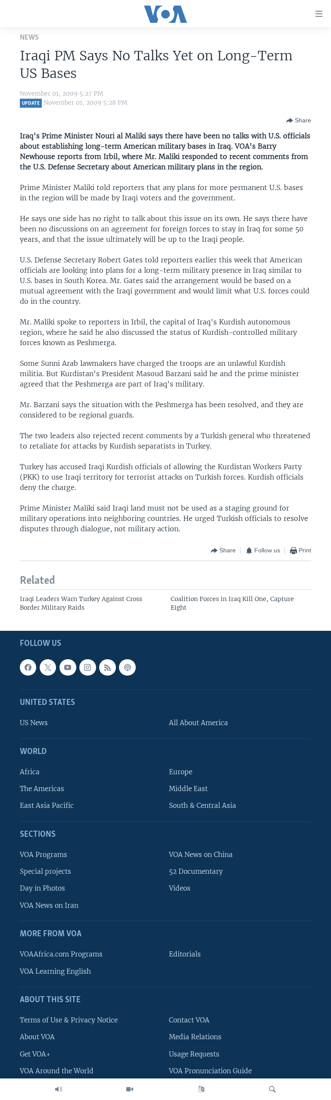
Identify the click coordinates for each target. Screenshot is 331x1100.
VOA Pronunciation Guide (210, 1071)
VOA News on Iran (49, 905)
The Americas (42, 789)
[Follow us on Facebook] (28, 667)
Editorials (185, 954)
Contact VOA (189, 1020)
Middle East (188, 789)
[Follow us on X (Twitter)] (48, 667)
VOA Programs (43, 855)
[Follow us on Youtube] (67, 667)
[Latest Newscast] (59, 1089)
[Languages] (201, 1089)
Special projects (45, 872)
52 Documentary (196, 872)
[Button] (298, 120)
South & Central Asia (202, 806)
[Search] (272, 1089)
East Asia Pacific (47, 806)
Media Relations (195, 1037)
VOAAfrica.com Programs (61, 954)
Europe (180, 772)
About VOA (37, 1037)
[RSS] (107, 667)
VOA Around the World (57, 1071)
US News (34, 723)
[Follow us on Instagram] (87, 667)
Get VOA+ (35, 1054)
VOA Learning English (55, 971)
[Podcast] (127, 667)
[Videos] (130, 1089)
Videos (179, 889)
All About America (198, 723)
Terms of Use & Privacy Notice (69, 1020)
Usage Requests (194, 1054)
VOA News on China (201, 855)
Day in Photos (42, 889)
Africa (30, 772)
